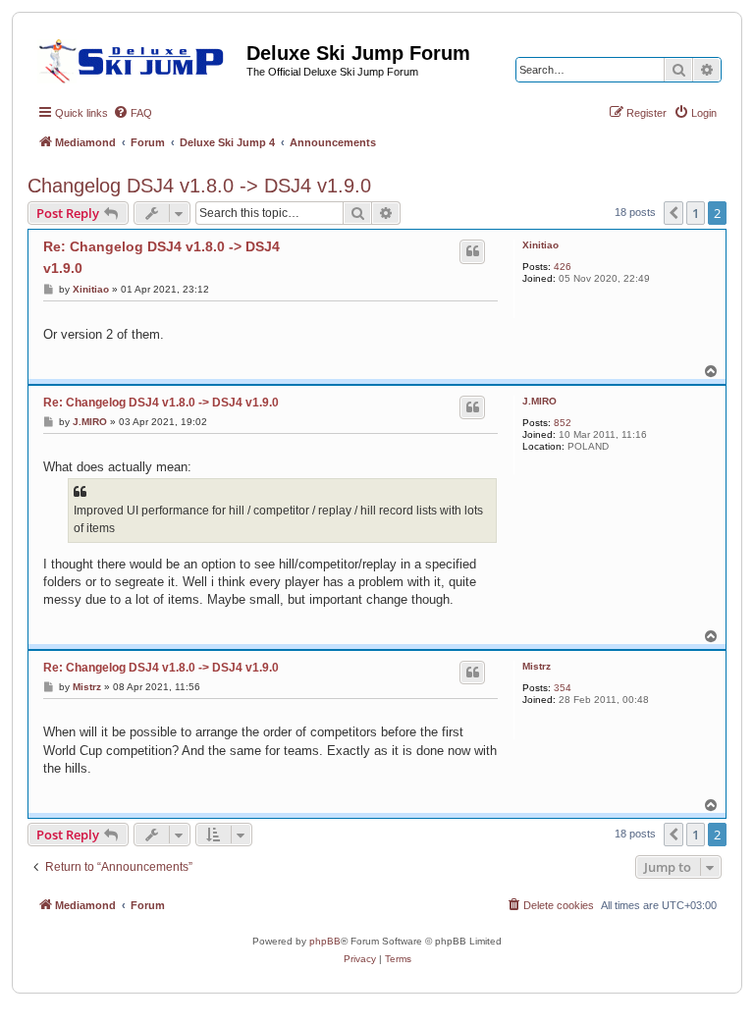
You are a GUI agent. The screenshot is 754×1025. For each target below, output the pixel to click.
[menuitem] (132, 113)
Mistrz (536, 666)
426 (562, 266)
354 (562, 687)
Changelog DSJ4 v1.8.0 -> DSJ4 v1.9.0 (199, 185)
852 (562, 422)
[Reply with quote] (472, 251)
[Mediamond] (136, 57)
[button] (673, 213)
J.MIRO (539, 401)
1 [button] (695, 213)
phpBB (325, 941)
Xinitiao (540, 245)
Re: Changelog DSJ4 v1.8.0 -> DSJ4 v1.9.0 (161, 257)
